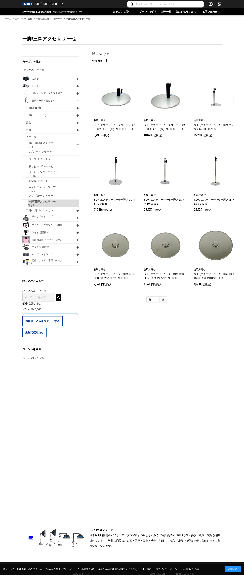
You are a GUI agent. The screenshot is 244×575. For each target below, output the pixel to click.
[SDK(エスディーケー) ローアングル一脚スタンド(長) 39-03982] (165, 96)
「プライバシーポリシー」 (168, 569)
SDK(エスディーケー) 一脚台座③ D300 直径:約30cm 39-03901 (114, 276)
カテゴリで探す (121, 11)
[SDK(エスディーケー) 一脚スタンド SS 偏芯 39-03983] (216, 96)
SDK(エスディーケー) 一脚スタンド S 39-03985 (115, 201)
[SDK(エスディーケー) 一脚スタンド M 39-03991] (165, 171)
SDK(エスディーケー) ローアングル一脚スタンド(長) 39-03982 (165, 127)
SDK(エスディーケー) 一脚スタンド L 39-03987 (215, 201)
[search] (58, 297)
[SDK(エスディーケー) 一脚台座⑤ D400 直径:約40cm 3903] (216, 245)
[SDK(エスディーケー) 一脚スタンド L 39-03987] (216, 171)
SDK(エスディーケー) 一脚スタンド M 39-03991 (165, 201)
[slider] (23, 313)
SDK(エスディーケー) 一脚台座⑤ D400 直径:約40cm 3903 (214, 276)
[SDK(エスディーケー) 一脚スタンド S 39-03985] (115, 171)
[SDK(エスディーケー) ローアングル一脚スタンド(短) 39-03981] (115, 96)
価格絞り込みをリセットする (42, 321)
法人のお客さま (184, 11)
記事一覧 (166, 11)
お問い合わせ (210, 11)
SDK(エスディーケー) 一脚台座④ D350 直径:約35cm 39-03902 (164, 276)
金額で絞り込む (34, 332)
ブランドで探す (148, 11)
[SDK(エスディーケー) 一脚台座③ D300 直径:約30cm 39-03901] (115, 245)
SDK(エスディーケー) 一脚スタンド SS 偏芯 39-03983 (215, 127)
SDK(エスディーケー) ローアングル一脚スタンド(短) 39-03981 (115, 127)
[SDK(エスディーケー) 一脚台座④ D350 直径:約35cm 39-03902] (165, 245)
